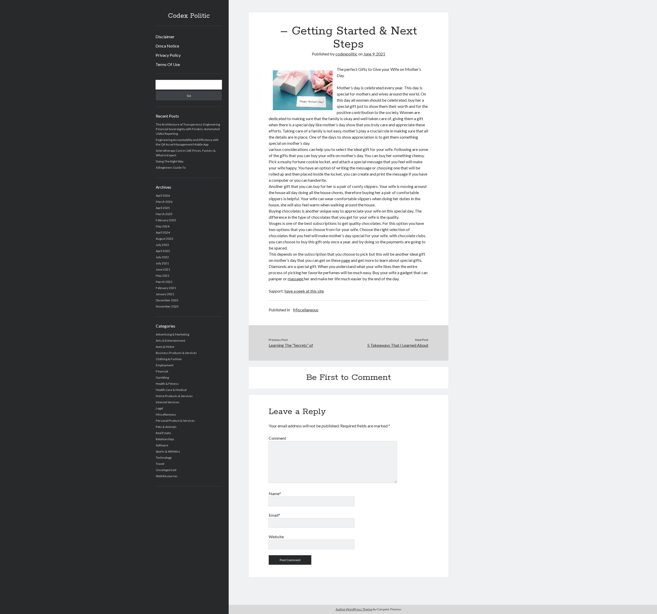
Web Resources (167, 476)
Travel (160, 464)
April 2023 (163, 251)
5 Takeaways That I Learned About (397, 345)
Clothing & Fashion (169, 359)
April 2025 (163, 208)
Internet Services (167, 402)
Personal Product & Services (175, 421)
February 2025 (166, 220)
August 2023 (164, 239)
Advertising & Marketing (172, 334)
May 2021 (162, 275)
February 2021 (166, 288)
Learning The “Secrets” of (291, 345)
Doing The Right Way (169, 161)
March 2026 (164, 202)
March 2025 (164, 214)
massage (296, 278)
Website (276, 536)
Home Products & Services (174, 396)
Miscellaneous (166, 414)
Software (162, 445)
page (345, 260)
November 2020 (167, 306)
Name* (275, 493)
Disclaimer (165, 36)
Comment (277, 438)
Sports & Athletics (168, 451)
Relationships (165, 439)
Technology (164, 457)
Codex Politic (189, 16)
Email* (274, 515)
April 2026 (163, 195)
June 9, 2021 (374, 53)
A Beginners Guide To (171, 167)
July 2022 (162, 257)
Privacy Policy (168, 55)
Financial (162, 371)
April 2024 (163, 232)
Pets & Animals (166, 427)
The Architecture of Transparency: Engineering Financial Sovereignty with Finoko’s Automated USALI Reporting (188, 129)
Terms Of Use (168, 64)
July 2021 (162, 263)
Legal (159, 408)
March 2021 (164, 282)
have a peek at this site (304, 291)
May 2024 (162, 226)
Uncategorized (166, 470)
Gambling (162, 377)
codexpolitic (346, 53)
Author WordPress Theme (354, 609)
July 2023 (162, 245)
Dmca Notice (167, 45)
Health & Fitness (167, 384)
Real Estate (163, 433)
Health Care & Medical (171, 390)
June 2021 (163, 269)
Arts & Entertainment (170, 340)
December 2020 (167, 300)
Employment (164, 365)
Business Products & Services (176, 353)
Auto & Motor (165, 347)
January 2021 (165, 294)
